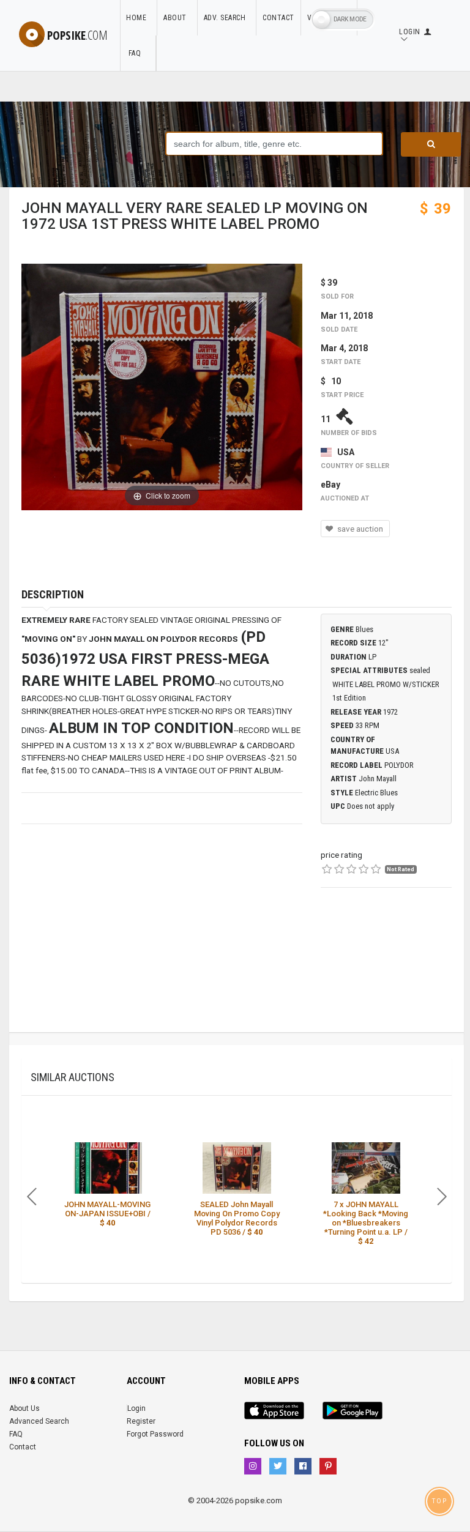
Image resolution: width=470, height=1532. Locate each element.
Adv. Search (227, 17)
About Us (24, 1408)
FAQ (137, 53)
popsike (77, 35)
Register (141, 1421)
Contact (278, 17)
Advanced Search (39, 1421)
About (177, 17)
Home (138, 17)
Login (136, 1408)
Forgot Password (155, 1434)
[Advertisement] (386, 971)
